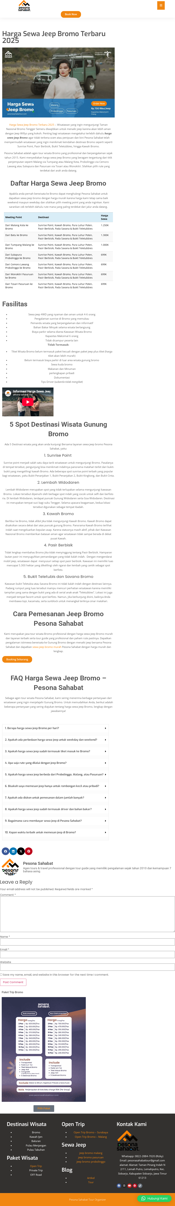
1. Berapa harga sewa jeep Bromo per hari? (32, 728)
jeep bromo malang (90, 1153)
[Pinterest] (135, 1186)
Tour (91, 1182)
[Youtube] (129, 1186)
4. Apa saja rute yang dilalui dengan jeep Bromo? (35, 763)
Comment (8, 895)
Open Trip (36, 1166)
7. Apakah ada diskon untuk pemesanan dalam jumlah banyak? (44, 797)
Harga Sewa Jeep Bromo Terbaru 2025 (31, 124)
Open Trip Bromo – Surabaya (91, 1132)
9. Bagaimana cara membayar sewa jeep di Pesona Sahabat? (43, 821)
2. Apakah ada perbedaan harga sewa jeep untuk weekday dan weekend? (51, 740)
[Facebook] (119, 1186)
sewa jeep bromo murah (46, 647)
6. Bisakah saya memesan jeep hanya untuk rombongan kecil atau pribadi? (52, 786)
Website (5, 962)
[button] (55, 728)
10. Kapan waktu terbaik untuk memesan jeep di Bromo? (40, 832)
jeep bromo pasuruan (91, 1157)
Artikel (91, 1178)
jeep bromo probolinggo (91, 1161)
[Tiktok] (140, 1186)
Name (5, 936)
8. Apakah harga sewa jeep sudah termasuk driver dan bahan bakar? (48, 809)
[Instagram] (124, 1186)
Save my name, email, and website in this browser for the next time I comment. (56, 974)
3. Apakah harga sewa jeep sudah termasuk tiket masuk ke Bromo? (47, 751)
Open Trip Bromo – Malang (91, 1136)
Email (4, 949)
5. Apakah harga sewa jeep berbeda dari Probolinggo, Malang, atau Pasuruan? (54, 774)
